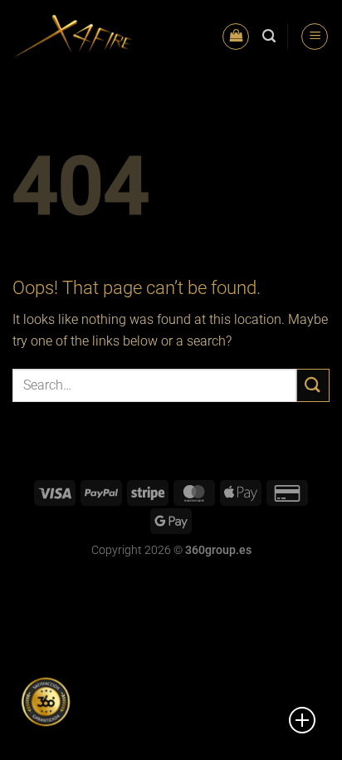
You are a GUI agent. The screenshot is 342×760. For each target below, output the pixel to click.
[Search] (269, 36)
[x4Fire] (73, 36)
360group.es (218, 550)
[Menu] (314, 37)
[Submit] (313, 385)
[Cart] (235, 37)
